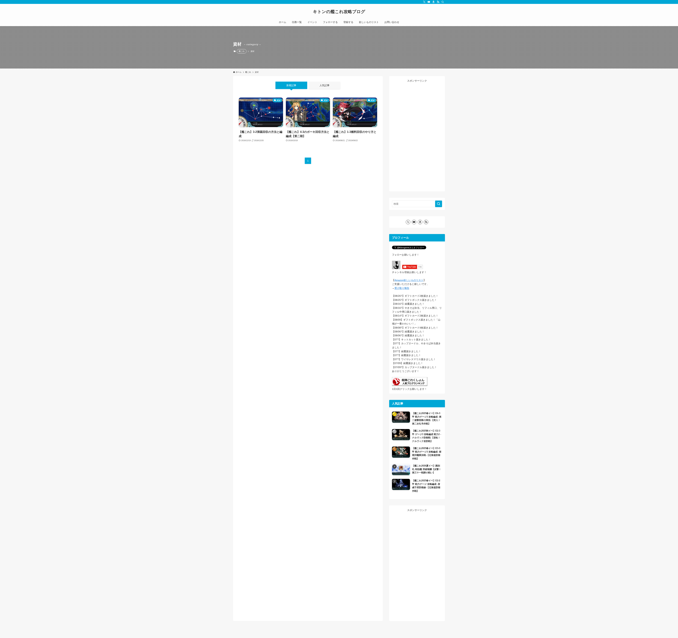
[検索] (442, 2)
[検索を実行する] (438, 203)
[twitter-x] (424, 2)
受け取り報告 (401, 288)
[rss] (438, 2)
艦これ (242, 51)
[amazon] (433, 2)
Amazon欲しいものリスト (408, 280)
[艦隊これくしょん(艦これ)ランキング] (409, 385)
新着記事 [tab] (291, 85)
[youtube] (429, 2)
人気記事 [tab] (324, 85)
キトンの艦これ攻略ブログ (339, 12)
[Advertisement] (417, 136)
